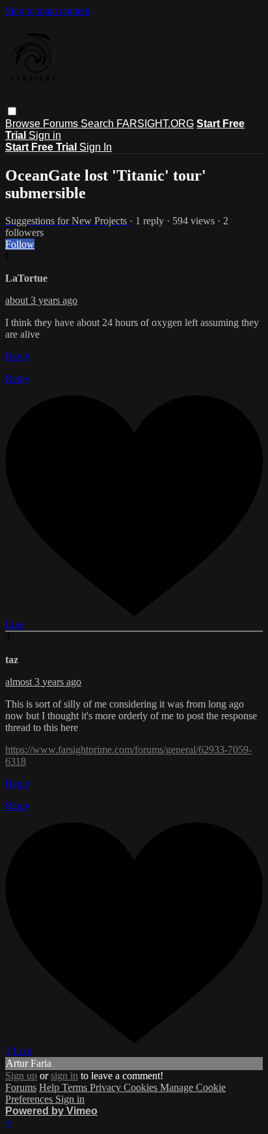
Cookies (142, 1087)
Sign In (95, 147)
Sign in (45, 135)
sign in (64, 1075)
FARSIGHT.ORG (155, 123)
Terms (76, 1087)
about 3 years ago (41, 300)
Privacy (107, 1087)
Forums (62, 123)
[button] (12, 111)
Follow (19, 244)
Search (98, 123)
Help (50, 1087)
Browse (24, 123)
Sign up (21, 1075)
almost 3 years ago (43, 681)
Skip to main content (47, 10)
